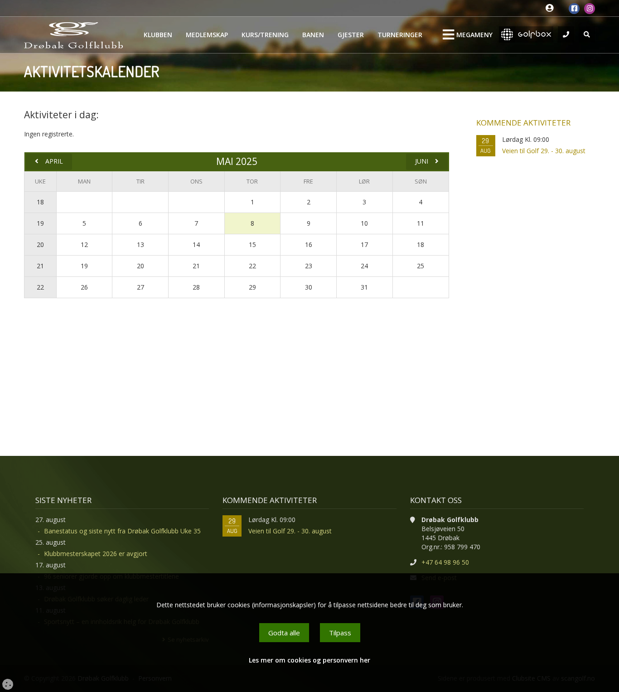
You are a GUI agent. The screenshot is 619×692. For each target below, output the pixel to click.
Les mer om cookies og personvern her (309, 660)
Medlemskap (207, 34)
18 (40, 202)
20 (40, 244)
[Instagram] (589, 8)
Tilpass (340, 632)
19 (40, 223)
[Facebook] (574, 8)
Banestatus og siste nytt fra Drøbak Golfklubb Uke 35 (122, 531)
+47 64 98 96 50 (445, 562)
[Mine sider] (552, 8)
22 (40, 287)
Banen (313, 34)
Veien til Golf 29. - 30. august (543, 150)
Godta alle (284, 632)
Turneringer (399, 34)
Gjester (351, 34)
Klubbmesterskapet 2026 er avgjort (95, 553)
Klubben (158, 34)
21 (40, 265)
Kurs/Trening (265, 34)
